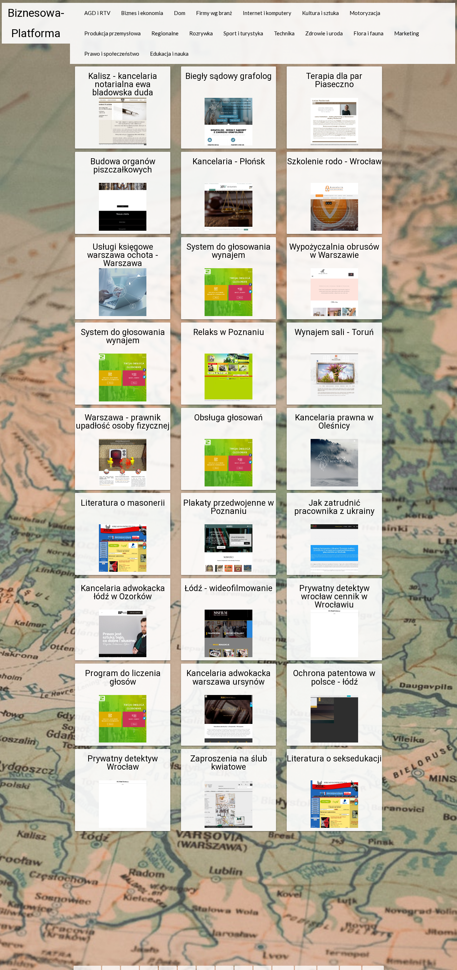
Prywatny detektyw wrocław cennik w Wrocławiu (334, 596)
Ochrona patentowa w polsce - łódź (334, 677)
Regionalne (165, 33)
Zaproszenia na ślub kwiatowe (228, 763)
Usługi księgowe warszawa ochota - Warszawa (122, 255)
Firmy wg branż (214, 13)
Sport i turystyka (243, 33)
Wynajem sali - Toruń (334, 332)
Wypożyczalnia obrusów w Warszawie (334, 251)
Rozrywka (201, 33)
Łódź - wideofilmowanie (228, 588)
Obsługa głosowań (228, 418)
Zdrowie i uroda (324, 33)
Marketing (406, 33)
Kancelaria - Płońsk (228, 162)
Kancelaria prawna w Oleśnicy (334, 422)
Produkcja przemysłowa (112, 33)
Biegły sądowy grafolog (228, 76)
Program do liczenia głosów (123, 677)
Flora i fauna (368, 33)
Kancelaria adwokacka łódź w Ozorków (123, 592)
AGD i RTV (97, 13)
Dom (179, 13)
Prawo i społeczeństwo (111, 53)
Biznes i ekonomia (142, 13)
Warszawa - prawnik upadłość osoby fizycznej (123, 422)
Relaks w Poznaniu (228, 332)
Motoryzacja (365, 13)
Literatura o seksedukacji (334, 759)
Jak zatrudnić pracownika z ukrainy (334, 507)
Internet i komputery (267, 13)
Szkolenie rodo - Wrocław (334, 162)
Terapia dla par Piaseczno (334, 80)
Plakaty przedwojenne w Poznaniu (228, 507)
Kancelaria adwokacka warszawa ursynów (228, 677)
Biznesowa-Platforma (35, 23)
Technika (284, 33)
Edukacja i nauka (169, 53)
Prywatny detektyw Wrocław (122, 763)
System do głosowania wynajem (228, 251)
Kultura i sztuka (320, 13)
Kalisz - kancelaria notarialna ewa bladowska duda (122, 84)
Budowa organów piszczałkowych (122, 166)
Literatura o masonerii (123, 503)
